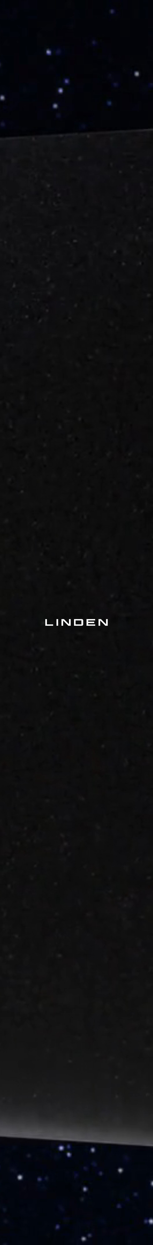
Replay (148, 1242)
